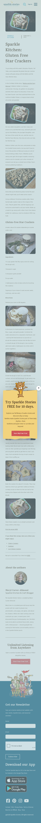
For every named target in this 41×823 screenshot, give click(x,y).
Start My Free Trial (20, 433)
